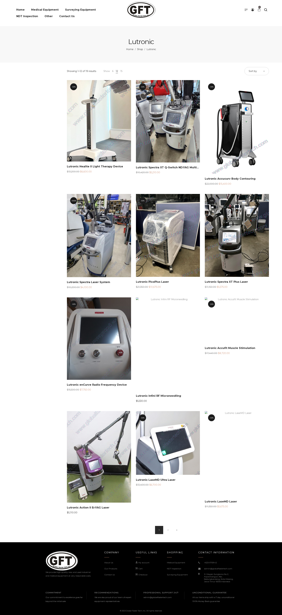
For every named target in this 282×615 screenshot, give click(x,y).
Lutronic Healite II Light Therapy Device (95, 166)
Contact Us (109, 574)
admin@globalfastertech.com (218, 568)
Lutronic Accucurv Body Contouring (230, 178)
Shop (140, 49)
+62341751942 (210, 562)
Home (129, 49)
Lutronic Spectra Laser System (88, 282)
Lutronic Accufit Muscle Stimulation (230, 348)
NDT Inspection (174, 568)
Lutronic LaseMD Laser (221, 501)
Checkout (143, 574)
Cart (140, 568)
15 (121, 71)
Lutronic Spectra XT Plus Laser (226, 281)
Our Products (110, 568)
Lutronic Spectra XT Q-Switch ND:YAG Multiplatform (172, 167)
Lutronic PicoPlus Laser (152, 281)
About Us (108, 562)
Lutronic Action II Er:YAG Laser (88, 507)
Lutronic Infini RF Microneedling (158, 395)
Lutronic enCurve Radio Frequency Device (97, 384)
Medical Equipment (176, 562)
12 (117, 71)
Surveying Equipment (177, 574)
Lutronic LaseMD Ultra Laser (155, 479)
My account (143, 562)
